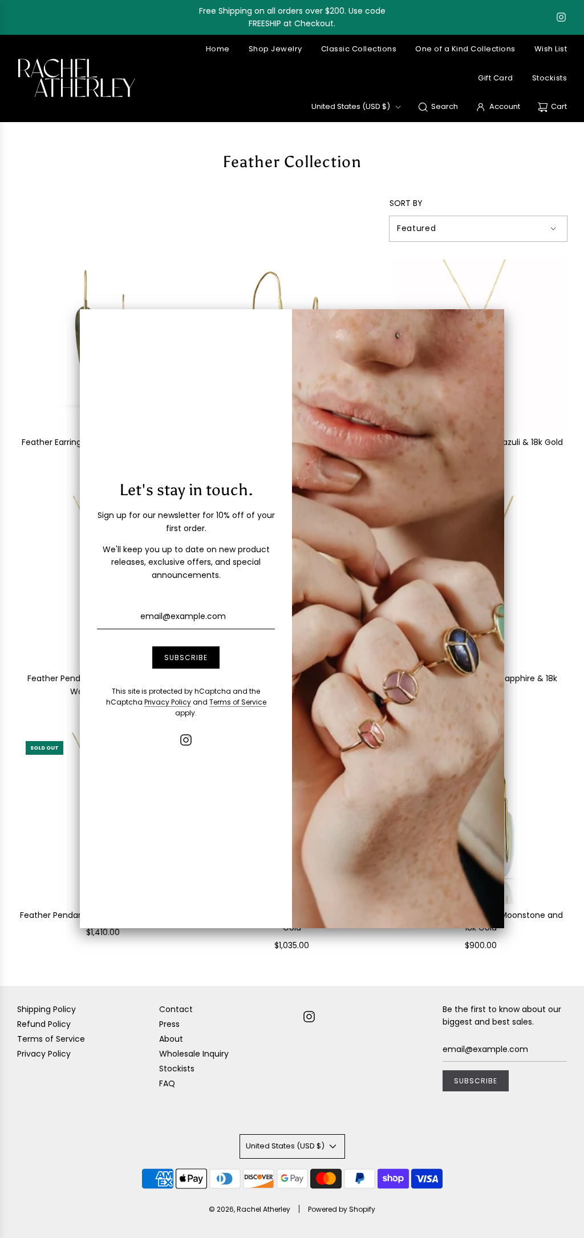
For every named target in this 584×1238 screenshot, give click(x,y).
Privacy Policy (167, 702)
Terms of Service (237, 702)
